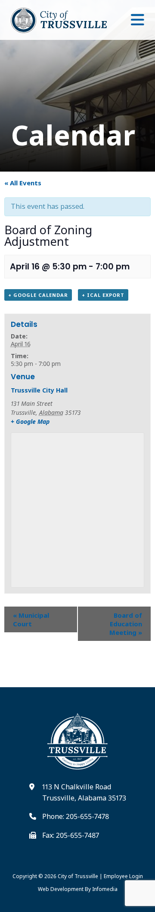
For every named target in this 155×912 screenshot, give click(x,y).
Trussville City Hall (39, 390)
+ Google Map (30, 421)
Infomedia (105, 889)
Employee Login (123, 876)
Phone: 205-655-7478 (75, 816)
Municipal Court (31, 619)
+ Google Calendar (38, 295)
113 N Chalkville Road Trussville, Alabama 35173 (84, 792)
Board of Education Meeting (125, 624)
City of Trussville (78, 876)
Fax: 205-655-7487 (70, 835)
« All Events (22, 182)
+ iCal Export (103, 295)
